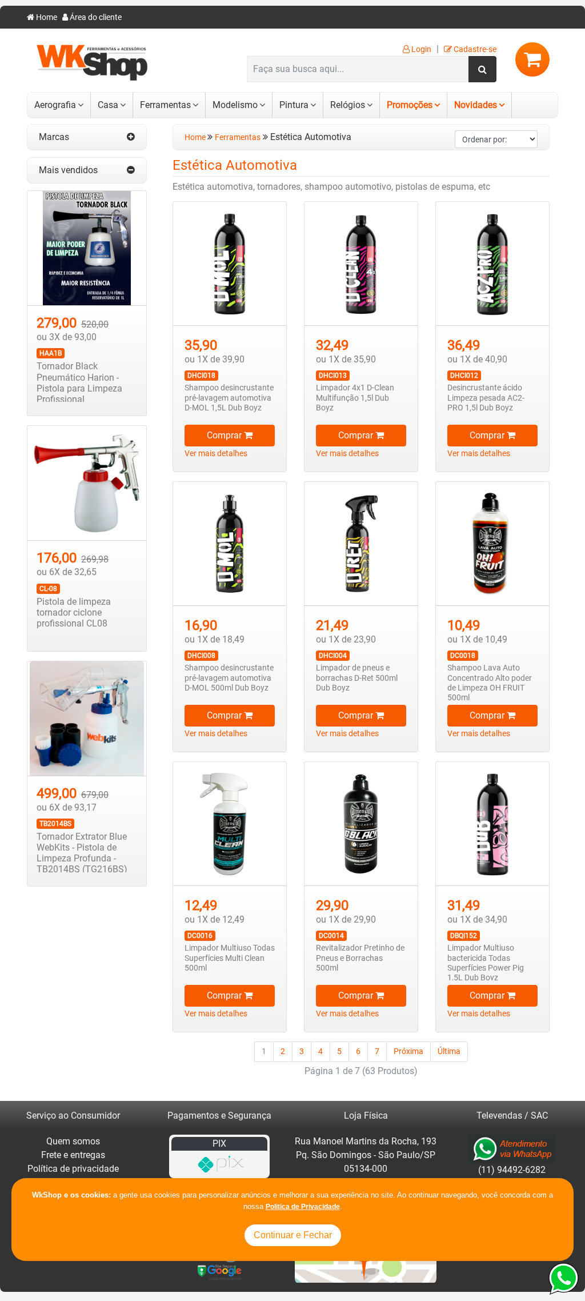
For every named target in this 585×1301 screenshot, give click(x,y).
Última (449, 1051)
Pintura (293, 104)
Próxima (408, 1051)
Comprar (225, 435)
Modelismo (235, 104)
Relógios (347, 104)
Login (420, 49)
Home (45, 17)
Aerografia (55, 104)
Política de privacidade (73, 1168)
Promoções (409, 104)
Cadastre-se (474, 49)
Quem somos (73, 1141)
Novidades (475, 104)
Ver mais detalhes (216, 453)
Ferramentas (165, 104)
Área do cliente (95, 17)
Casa (108, 104)
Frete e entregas (73, 1155)
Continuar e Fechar (293, 1235)
